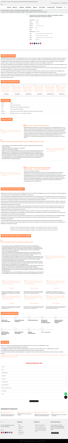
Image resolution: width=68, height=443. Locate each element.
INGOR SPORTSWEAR (5, 10)
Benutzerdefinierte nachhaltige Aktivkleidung (22, 10)
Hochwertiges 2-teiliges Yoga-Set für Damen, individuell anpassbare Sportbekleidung (8, 415)
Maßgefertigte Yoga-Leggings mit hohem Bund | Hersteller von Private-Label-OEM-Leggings (42, 415)
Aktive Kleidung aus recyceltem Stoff (36, 10)
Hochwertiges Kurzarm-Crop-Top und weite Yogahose (24, 414)
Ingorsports (3, 347)
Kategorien (11, 10)
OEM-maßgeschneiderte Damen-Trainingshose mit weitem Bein (58, 415)
